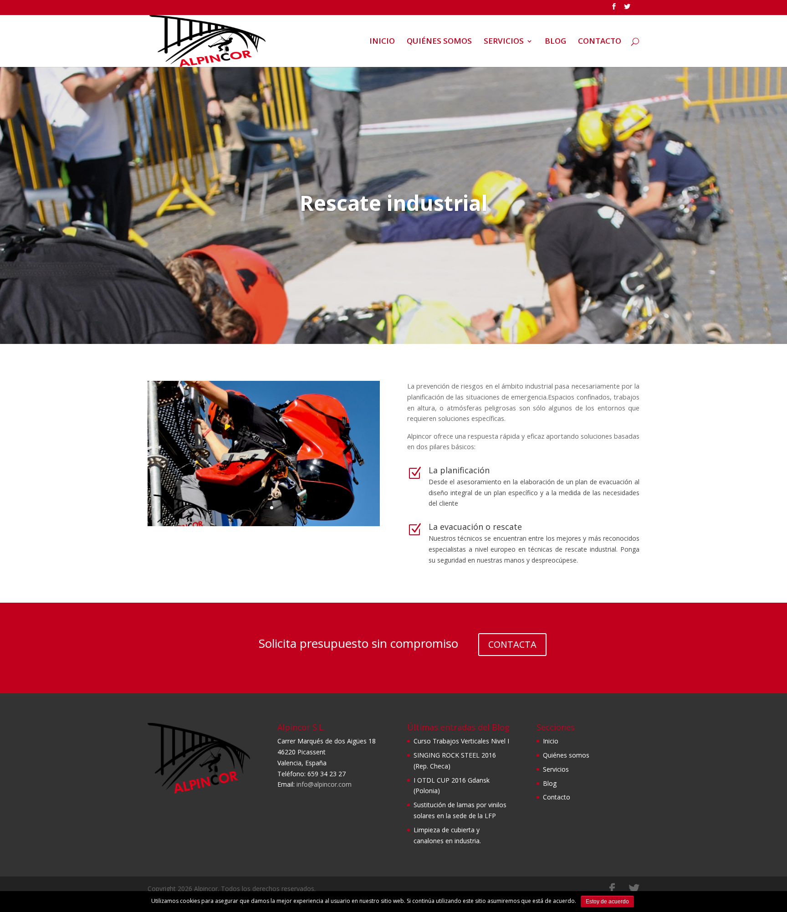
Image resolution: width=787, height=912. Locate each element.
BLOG (555, 42)
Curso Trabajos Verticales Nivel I (461, 741)
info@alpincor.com (324, 784)
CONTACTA (512, 644)
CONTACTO (599, 42)
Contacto (556, 797)
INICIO (382, 42)
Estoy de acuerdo (607, 901)
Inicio (550, 741)
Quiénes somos (566, 755)
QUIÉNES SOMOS (439, 42)
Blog (550, 783)
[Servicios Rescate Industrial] (264, 523)
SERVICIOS (504, 42)
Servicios (556, 769)
